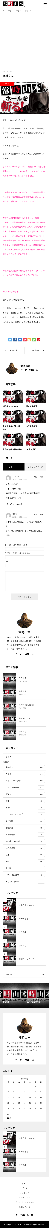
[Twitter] (26, 369)
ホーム (24, 1183)
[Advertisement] (24, 39)
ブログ (7, 84)
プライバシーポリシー (24, 1202)
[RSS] (32, 1214)
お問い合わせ (24, 1207)
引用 (41, 477)
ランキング (24, 1193)
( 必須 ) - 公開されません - (18, 553)
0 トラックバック (35, 467)
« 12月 (8, 1118)
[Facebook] (22, 369)
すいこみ (15, 476)
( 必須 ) (16, 545)
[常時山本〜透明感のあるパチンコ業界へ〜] (14, 4)
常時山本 (24, 632)
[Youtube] (31, 369)
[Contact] (37, 369)
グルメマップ (24, 1198)
